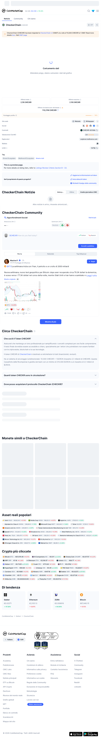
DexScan (6, 638)
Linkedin (77, 633)
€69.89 (18, 514)
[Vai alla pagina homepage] (12, 11)
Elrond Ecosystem (9, 158)
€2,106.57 (41, 507)
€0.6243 (42, 522)
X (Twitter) (78, 607)
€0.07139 (70, 522)
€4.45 (47, 514)
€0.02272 (73, 518)
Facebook (78, 625)
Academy (7, 607)
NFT (4, 651)
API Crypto (7, 633)
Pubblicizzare (8, 612)
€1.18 (14, 507)
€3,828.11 (76, 514)
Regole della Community (36, 629)
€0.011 (47, 503)
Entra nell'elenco (57, 607)
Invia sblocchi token (80, 179)
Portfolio (6, 655)
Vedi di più (92, 218)
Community (78, 612)
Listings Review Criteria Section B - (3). (51, 168)
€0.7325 (16, 511)
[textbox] (42, 238)
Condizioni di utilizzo (35, 612)
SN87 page (23, 35)
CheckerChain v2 (46, 33)
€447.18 (44, 518)
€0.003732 (54, 525)
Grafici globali (8, 646)
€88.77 (69, 507)
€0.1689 (16, 518)
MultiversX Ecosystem (26, 158)
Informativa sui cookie (35, 625)
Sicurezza (31, 642)
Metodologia (32, 638)
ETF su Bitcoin (8, 629)
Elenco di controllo (10, 659)
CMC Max (7, 620)
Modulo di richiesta (58, 612)
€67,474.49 (17, 503)
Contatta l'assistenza (59, 616)
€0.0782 (68, 511)
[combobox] (59, 44)
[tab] (27, 44)
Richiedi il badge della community (85, 183)
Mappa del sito (9, 668)
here (13, 35)
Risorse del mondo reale (12, 642)
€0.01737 (80, 503)
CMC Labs (7, 616)
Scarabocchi (8, 664)
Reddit (77, 629)
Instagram (78, 620)
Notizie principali (9, 625)
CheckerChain (25, 354)
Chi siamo (31, 607)
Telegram (78, 616)
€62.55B (33, 11)
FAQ (52, 620)
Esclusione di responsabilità (38, 633)
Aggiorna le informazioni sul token (85, 175)
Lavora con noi (33, 646)
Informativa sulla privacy (37, 616)
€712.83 (44, 511)
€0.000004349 (20, 525)
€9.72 (16, 522)
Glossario (54, 625)
